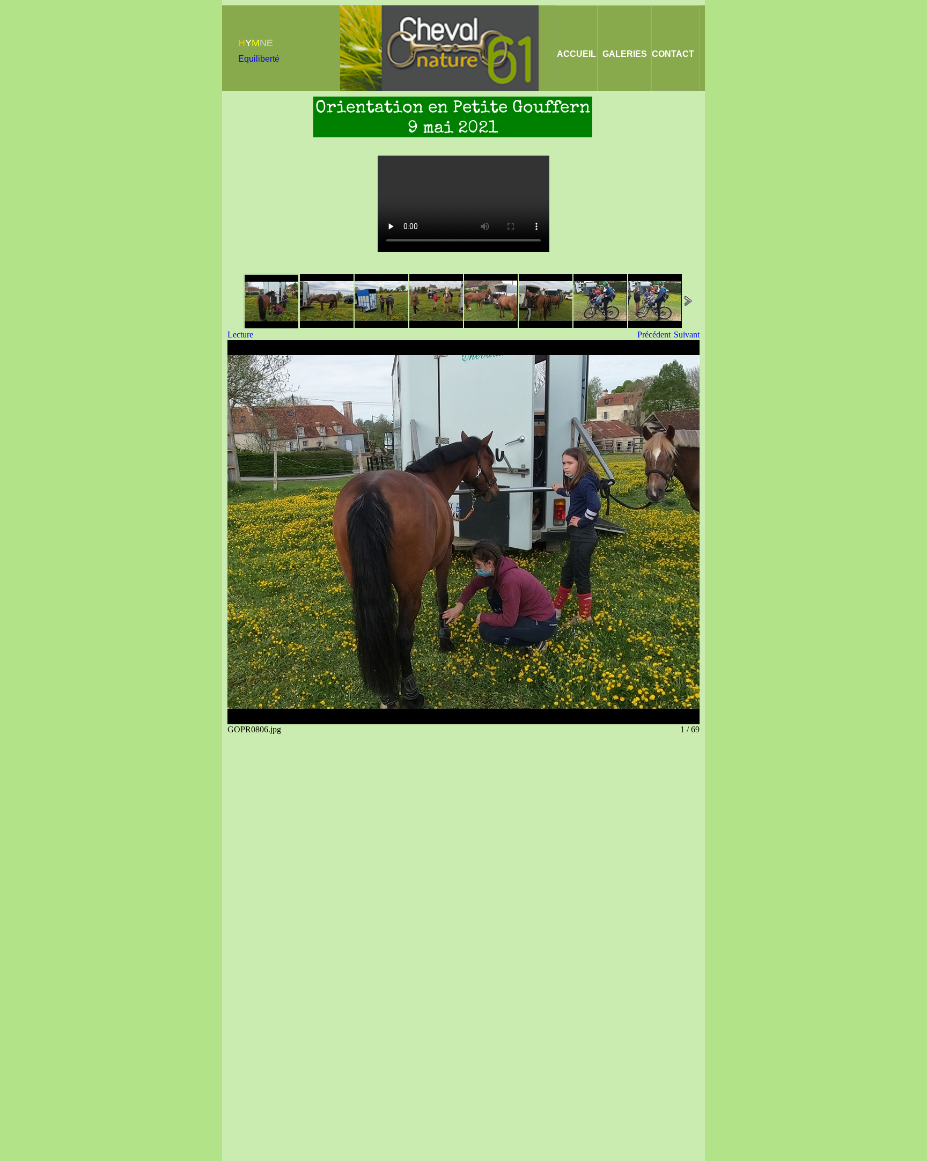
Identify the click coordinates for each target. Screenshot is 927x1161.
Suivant (687, 334)
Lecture (240, 334)
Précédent (654, 334)
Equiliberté (258, 58)
